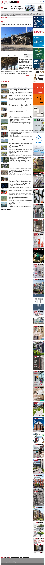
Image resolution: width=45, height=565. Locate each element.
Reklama (41, 1)
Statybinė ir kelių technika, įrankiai (18, 13)
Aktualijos (3, 12)
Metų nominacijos (12, 14)
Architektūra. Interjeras (4, 13)
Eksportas (14, 77)
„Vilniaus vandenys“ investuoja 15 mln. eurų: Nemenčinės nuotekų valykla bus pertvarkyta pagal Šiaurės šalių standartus (21, 164)
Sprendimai (27, 12)
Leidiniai (8, 15)
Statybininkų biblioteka (12, 15)
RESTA (20, 14)
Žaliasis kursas (17, 14)
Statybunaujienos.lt (4, 209)
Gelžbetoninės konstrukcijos (9, 77)
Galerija (5, 15)
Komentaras (23, 12)
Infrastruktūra (9, 13)
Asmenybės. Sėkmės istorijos (31, 14)
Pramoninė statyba (37, 12)
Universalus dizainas (24, 14)
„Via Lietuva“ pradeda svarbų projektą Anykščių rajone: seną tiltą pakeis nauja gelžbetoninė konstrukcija (20, 171)
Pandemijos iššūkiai (38, 14)
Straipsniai (26, 57)
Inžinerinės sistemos (31, 12)
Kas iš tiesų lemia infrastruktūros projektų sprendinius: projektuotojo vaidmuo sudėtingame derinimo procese (20, 95)
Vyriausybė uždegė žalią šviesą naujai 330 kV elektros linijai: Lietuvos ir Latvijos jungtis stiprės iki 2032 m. (20, 184)
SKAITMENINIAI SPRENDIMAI (17, 12)
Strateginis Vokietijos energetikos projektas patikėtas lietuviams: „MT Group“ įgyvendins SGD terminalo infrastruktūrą (20, 158)
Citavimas (24, 557)
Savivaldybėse (37, 13)
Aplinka (12, 13)
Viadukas (4, 77)
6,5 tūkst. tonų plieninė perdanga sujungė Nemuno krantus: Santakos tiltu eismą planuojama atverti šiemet (20, 90)
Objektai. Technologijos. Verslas (9, 12)
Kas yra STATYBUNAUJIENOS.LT (15, 557)
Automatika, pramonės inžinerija (5, 14)
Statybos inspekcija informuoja (31, 13)
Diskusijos (2, 15)
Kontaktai (27, 557)
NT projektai (24, 13)
